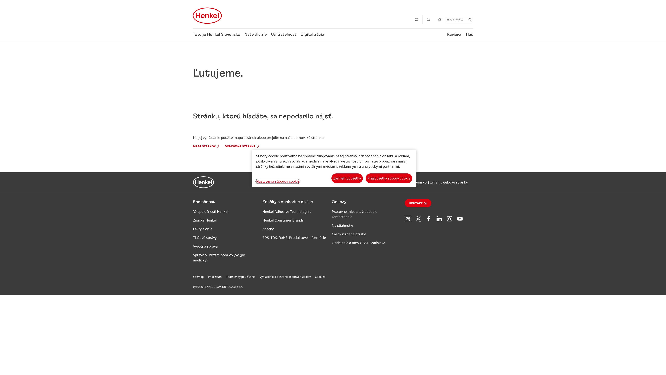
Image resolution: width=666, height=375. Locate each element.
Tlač (469, 35)
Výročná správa (205, 246)
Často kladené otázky (349, 234)
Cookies (320, 277)
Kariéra (454, 35)
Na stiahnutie (342, 225)
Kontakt (416, 203)
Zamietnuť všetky (347, 178)
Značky (268, 229)
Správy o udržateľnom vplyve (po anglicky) (219, 257)
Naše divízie (255, 35)
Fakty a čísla (202, 229)
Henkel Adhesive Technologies (286, 211)
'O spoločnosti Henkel (210, 211)
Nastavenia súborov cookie (278, 181)
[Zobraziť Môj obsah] (428, 19)
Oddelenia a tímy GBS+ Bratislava (358, 242)
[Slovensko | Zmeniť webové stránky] (440, 19)
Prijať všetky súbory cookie (389, 178)
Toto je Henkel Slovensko (216, 35)
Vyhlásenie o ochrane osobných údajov (285, 277)
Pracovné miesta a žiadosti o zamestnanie (354, 214)
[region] (334, 168)
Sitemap (198, 277)
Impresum (215, 277)
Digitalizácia (312, 35)
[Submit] (470, 20)
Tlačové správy (205, 237)
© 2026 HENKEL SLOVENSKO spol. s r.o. (218, 287)
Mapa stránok (204, 146)
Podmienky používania (240, 277)
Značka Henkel (205, 220)
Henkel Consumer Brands (283, 220)
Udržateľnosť (283, 35)
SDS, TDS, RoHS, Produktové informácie (294, 237)
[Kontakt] (416, 19)
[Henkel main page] (207, 15)
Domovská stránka (240, 146)
